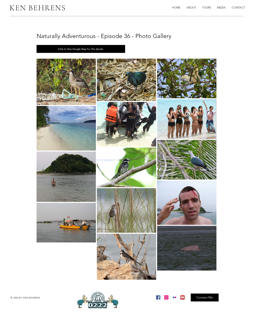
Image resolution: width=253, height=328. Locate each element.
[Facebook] (158, 297)
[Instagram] (166, 297)
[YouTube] (182, 297)
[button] (221, 7)
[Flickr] (174, 297)
